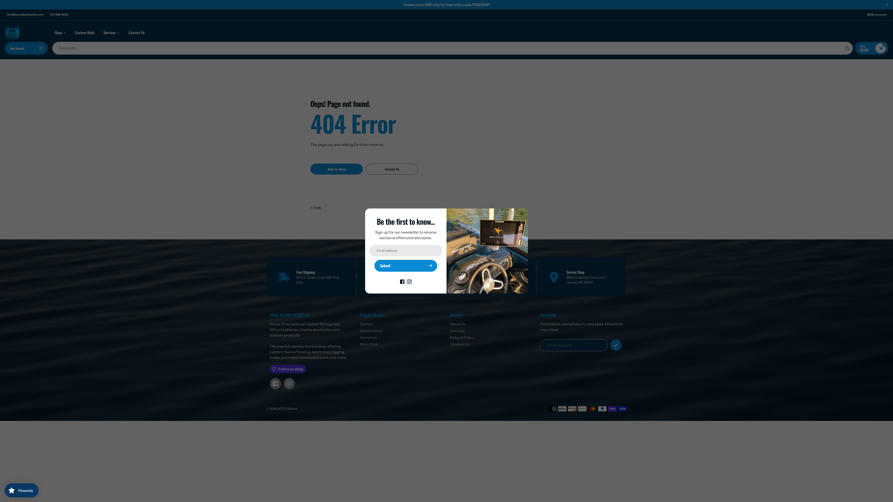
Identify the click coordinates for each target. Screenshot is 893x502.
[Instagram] (409, 281)
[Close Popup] (522, 214)
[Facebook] (402, 281)
